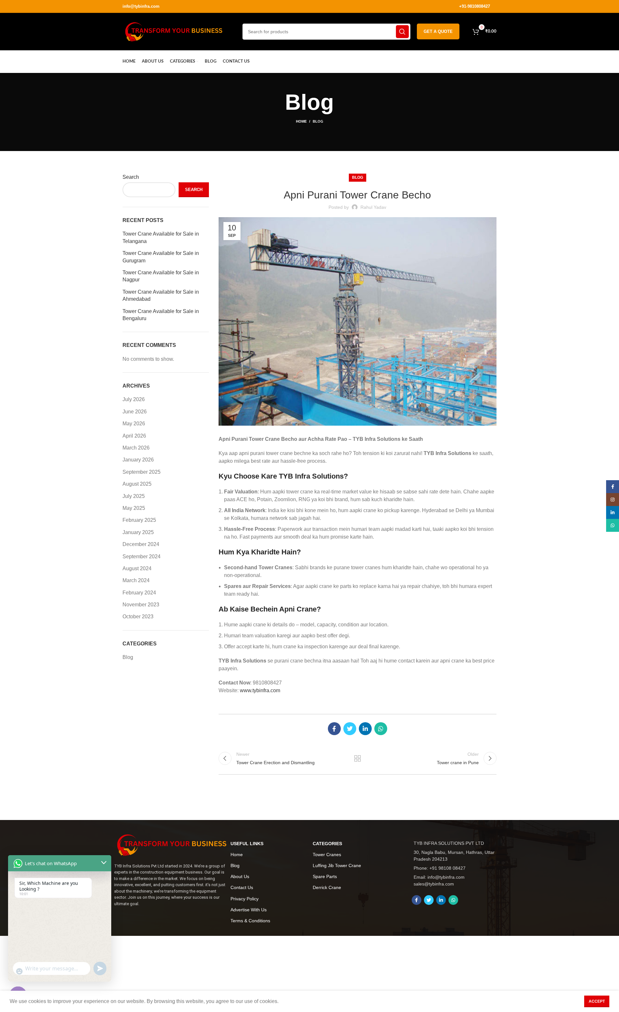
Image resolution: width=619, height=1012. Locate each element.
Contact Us (242, 887)
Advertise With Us (249, 909)
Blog (318, 121)
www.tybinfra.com (260, 690)
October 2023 (138, 616)
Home (301, 121)
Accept (597, 1001)
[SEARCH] (402, 31)
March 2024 (136, 580)
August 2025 (137, 484)
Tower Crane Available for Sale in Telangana (161, 237)
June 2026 (135, 411)
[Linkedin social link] (365, 728)
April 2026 (134, 436)
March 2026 (136, 447)
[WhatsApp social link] (380, 728)
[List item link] (456, 868)
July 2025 (134, 496)
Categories (327, 843)
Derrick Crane (327, 887)
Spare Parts (325, 876)
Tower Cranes (327, 854)
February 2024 (139, 592)
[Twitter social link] (349, 728)
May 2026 (134, 423)
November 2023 (141, 604)
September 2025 (142, 472)
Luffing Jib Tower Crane (337, 865)
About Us (240, 876)
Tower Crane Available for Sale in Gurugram (161, 256)
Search (131, 177)
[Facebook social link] (334, 728)
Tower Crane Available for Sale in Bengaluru (161, 315)
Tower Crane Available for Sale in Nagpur (161, 276)
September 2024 (142, 556)
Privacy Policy (245, 898)
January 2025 (138, 532)
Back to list (357, 758)
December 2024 (141, 544)
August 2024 (137, 568)
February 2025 (139, 520)
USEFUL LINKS (247, 843)
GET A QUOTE (438, 31)
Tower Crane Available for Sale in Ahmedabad (161, 295)
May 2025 (134, 508)
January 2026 (138, 459)
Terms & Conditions (250, 920)
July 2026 (134, 399)
